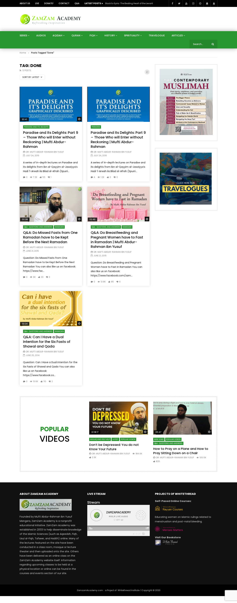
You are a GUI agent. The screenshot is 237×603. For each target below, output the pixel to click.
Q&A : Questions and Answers (38, 227)
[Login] (213, 3)
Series (23, 35)
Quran (75, 35)
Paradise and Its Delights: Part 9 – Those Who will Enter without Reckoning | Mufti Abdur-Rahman (50, 139)
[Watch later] (200, 3)
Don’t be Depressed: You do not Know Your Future (114, 447)
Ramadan (59, 227)
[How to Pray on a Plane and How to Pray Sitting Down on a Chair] (182, 418)
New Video (159, 439)
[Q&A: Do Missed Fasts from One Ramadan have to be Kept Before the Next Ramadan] (51, 204)
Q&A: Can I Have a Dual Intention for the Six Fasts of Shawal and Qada (46, 342)
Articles (177, 35)
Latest (115, 439)
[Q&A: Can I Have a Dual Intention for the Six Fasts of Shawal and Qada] (51, 308)
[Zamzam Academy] (50, 19)
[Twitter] (179, 3)
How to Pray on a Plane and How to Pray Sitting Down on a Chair (180, 451)
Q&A (77, 3)
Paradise (96, 127)
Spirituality (131, 35)
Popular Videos (128, 439)
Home (23, 52)
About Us (25, 3)
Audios (41, 35)
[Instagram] (193, 3)
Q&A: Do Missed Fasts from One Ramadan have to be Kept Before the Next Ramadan (50, 237)
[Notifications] (207, 3)
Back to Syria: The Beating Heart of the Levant (129, 3)
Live (37, 3)
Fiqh (92, 35)
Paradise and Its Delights (36, 127)
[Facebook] (172, 3)
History (109, 35)
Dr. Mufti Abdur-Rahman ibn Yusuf (45, 151)
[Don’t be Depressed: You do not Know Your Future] (118, 418)
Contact (64, 3)
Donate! (48, 3)
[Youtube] (186, 3)
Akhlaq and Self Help (100, 439)
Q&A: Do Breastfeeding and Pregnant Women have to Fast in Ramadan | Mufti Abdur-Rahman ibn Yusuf (117, 239)
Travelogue (157, 35)
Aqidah (57, 35)
